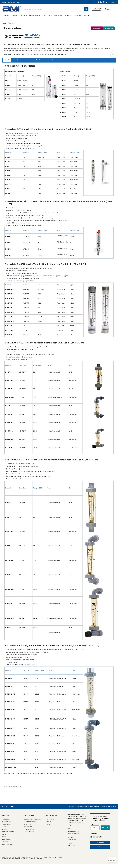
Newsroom (87, 15)
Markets (23, 15)
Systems (4, 829)
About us (68, 15)
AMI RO (48, 824)
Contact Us (77, 15)
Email (92, 824)
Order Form (27, 824)
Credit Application (29, 831)
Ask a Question (109, 28)
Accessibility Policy (27, 857)
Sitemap (60, 857)
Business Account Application (32, 819)
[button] (113, 54)
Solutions (5, 15)
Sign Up (105, 828)
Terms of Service (6, 857)
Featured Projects (34, 15)
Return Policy (28, 826)
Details (7, 60)
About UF (48, 821)
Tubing (4, 836)
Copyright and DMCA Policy (40, 857)
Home (4, 23)
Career (18, 2)
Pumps (4, 826)
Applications (38, 60)
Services (14, 15)
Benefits (16, 60)
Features (26, 60)
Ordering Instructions (30, 821)
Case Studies (58, 15)
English (112, 2)
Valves (4, 834)
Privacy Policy (16, 857)
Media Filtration (6, 824)
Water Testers (6, 839)
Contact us (72, 806)
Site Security (52, 857)
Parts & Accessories (53, 60)
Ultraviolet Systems (7, 844)
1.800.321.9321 (96, 10)
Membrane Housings (8, 831)
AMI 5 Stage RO (50, 819)
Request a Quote (97, 28)
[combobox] (53, 9)
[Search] (86, 9)
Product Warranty (29, 829)
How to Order (47, 15)
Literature (67, 60)
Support (4, 2)
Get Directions (100, 842)
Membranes (5, 819)
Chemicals (5, 841)
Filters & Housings (7, 821)
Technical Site (11, 2)
